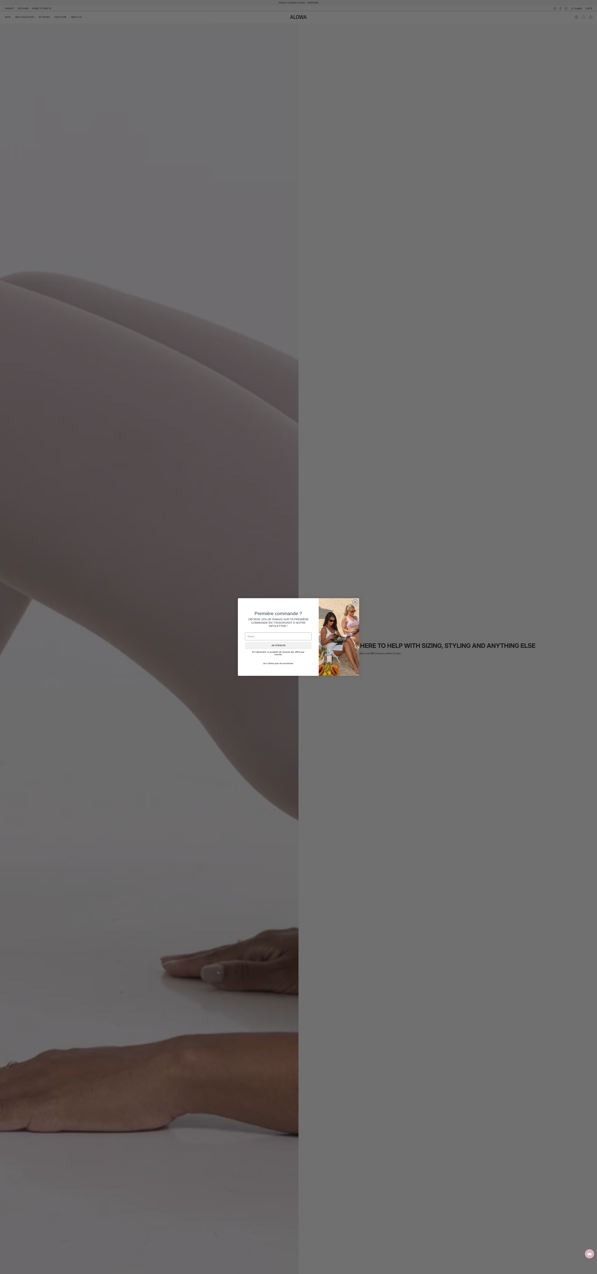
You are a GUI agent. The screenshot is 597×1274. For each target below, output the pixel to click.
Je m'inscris (278, 645)
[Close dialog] (355, 602)
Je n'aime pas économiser (278, 663)
